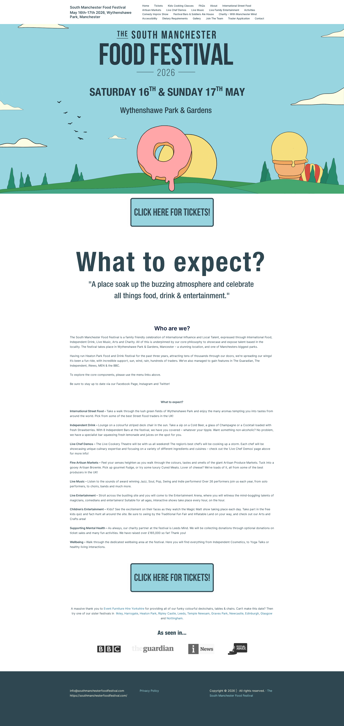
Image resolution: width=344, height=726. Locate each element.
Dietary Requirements (175, 18)
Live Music (197, 9)
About (213, 5)
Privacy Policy (149, 690)
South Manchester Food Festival (98, 7)
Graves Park (219, 613)
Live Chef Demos (176, 9)
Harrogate (131, 613)
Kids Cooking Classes (181, 5)
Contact (259, 18)
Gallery (197, 18)
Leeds (182, 613)
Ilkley (119, 613)
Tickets (158, 5)
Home (145, 5)
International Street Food (236, 5)
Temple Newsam (198, 613)
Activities (249, 9)
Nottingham (175, 618)
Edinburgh (252, 613)
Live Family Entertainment (224, 9)
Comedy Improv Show (155, 14)
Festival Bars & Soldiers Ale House (193, 14)
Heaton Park (148, 613)
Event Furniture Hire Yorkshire (124, 608)
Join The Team (214, 18)
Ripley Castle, (167, 613)
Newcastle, (236, 613)
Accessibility (149, 18)
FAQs (202, 5)
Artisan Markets (151, 9)
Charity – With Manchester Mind (238, 14)
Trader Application (239, 18)
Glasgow (266, 613)
